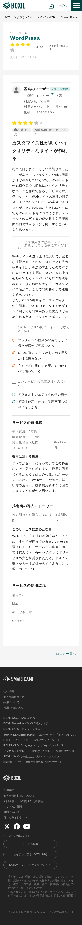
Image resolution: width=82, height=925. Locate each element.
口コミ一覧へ (66, 653)
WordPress (25, 38)
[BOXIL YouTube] (26, 826)
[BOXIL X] (6, 826)
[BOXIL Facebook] (16, 826)
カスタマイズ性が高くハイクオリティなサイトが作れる (40, 150)
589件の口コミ (58, 47)
